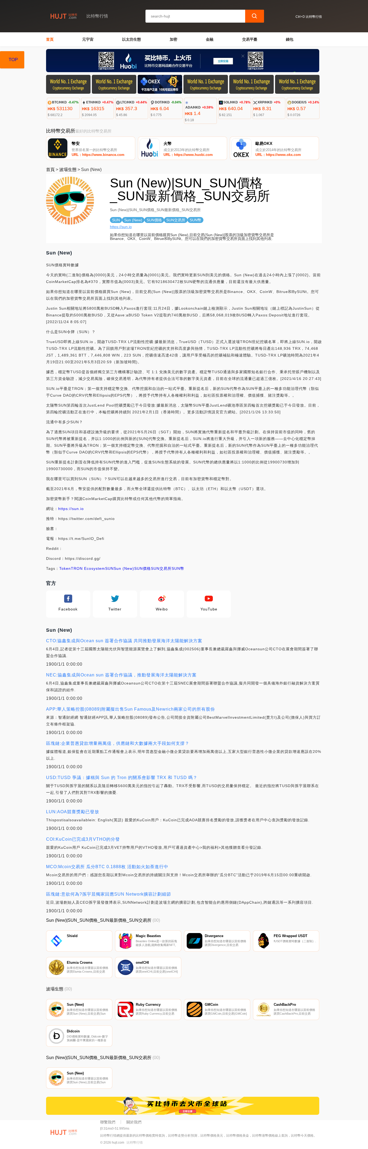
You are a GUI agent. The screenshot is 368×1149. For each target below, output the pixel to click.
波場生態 (68, 169)
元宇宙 (87, 39)
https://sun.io (121, 227)
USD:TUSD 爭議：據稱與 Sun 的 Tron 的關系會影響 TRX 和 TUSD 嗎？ (121, 777)
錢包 (289, 39)
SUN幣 (178, 568)
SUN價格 (142, 568)
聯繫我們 (107, 1122)
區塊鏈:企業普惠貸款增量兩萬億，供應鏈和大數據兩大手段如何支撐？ (117, 743)
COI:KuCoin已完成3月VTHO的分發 (83, 839)
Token (65, 568)
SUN (109, 568)
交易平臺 (249, 39)
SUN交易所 (161, 568)
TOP (13, 59)
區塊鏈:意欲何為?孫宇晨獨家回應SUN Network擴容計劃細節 (108, 894)
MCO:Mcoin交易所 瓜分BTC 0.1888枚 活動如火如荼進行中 (107, 866)
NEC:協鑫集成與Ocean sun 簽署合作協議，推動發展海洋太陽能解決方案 (121, 675)
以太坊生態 (131, 39)
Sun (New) (124, 568)
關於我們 (133, 1122)
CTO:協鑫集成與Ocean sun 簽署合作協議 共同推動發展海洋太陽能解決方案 (124, 640)
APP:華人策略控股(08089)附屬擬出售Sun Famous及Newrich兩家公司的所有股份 (130, 709)
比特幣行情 (135, 1142)
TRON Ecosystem (88, 568)
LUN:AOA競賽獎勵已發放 (72, 811)
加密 (173, 39)
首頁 (50, 39)
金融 (209, 39)
